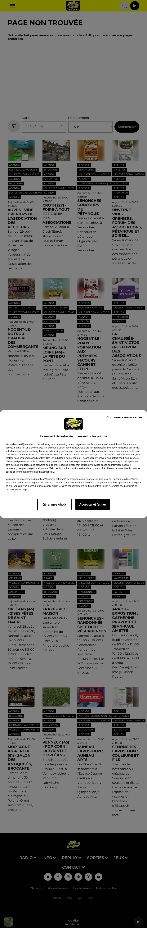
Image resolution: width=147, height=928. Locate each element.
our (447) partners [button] (23, 444)
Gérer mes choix (54, 504)
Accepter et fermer (92, 504)
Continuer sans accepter (124, 417)
